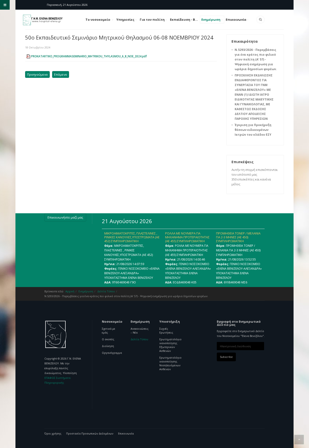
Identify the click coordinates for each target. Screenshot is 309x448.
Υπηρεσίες (125, 19)
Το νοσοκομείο (98, 19)
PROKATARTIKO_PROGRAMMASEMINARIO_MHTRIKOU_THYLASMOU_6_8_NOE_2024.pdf (89, 56)
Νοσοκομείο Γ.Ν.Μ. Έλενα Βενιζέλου (55, 334)
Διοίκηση (108, 346)
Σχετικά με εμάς (108, 330)
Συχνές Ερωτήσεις (166, 330)
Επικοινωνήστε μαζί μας (65, 217)
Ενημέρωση (210, 19)
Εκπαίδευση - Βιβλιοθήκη (185, 19)
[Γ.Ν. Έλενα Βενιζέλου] (43, 20)
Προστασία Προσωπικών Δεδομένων (89, 433)
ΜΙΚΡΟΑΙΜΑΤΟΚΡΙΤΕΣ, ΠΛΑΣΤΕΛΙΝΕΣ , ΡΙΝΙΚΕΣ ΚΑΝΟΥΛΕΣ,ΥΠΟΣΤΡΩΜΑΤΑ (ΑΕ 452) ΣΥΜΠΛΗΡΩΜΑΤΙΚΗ (132, 237)
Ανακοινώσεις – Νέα (139, 330)
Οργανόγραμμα (111, 352)
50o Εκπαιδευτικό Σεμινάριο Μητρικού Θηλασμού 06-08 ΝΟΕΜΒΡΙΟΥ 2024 (119, 37)
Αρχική (69, 291)
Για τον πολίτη (152, 19)
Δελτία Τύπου (106, 291)
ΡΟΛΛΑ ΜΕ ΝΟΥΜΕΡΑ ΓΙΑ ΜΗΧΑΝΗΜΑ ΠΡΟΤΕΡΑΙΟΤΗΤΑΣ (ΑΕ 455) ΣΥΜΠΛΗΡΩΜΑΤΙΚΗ (187, 237)
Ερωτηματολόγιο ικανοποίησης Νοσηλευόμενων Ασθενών (168, 363)
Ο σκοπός (108, 339)
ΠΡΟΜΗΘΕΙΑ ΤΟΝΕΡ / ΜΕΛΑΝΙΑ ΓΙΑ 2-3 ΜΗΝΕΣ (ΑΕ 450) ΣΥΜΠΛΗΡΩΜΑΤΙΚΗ (238, 237)
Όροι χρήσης (52, 433)
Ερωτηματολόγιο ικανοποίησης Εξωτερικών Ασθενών (168, 345)
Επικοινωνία (236, 19)
